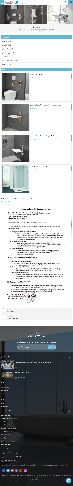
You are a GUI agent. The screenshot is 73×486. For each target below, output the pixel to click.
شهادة (27, 30)
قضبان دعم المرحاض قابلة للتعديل (10, 418)
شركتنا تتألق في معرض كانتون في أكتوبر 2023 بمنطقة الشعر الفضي (33, 362)
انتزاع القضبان (6, 41)
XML (50, 476)
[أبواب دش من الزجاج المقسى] (15, 179)
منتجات (3, 394)
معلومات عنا (4, 390)
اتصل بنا (3, 400)
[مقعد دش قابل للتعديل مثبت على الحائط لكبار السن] (15, 148)
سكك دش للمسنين (36, 74)
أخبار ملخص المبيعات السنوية (22, 372)
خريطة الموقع (5, 406)
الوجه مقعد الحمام (6, 422)
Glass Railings (7, 64)
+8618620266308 (17, 457)
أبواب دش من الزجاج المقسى (39, 166)
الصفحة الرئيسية (5, 387)
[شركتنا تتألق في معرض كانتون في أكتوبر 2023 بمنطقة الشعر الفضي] (7, 365)
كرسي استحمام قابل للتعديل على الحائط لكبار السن (45, 105)
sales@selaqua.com (19, 453)
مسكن (22, 30)
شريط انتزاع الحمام (6, 431)
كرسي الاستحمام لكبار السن (8, 441)
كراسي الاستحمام (7, 49)
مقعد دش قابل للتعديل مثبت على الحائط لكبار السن (45, 136)
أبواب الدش (5, 57)
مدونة (2, 403)
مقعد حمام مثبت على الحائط (8, 425)
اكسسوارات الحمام (8, 53)
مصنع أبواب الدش (6, 415)
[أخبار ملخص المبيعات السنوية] (7, 375)
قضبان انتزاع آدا (5, 435)
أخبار (2, 397)
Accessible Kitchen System (11, 60)
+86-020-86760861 (10, 461)
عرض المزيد (33, 77)
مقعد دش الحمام (5, 438)
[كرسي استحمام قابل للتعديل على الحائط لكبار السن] (15, 117)
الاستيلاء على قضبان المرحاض (9, 428)
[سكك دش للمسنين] (15, 86)
